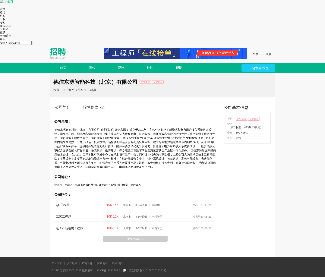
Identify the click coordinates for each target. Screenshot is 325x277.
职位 (92, 68)
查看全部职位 (135, 238)
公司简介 (62, 107)
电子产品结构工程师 (69, 228)
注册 (8, 35)
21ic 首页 (57, 263)
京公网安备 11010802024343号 (147, 270)
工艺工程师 (63, 216)
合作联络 (72, 263)
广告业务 (87, 263)
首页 (2, 9)
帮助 (179, 68)
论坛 (2, 12)
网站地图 (102, 263)
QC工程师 (62, 204)
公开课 (4, 28)
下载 (2, 19)
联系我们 (117, 263)
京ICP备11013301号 (109, 270)
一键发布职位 (258, 68)
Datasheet (6, 25)
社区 (150, 68)
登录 (2, 35)
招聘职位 (95, 107)
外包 (2, 15)
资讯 (121, 68)
